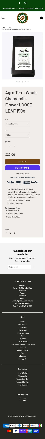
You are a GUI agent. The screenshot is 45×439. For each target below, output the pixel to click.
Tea (10, 27)
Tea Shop (22, 347)
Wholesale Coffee (23, 333)
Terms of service (22, 379)
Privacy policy (22, 376)
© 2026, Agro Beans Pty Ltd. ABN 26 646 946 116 (22, 416)
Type (6, 119)
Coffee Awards (22, 350)
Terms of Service (22, 382)
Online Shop (22, 324)
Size (6, 130)
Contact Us (22, 359)
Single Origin (23, 330)
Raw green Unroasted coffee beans (23, 344)
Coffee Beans (23, 327)
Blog (22, 353)
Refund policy (22, 385)
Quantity (8, 142)
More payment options (22, 173)
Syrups (23, 336)
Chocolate (23, 339)
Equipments (23, 341)
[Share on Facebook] (6, 233)
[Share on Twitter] (10, 233)
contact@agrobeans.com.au (22, 301)
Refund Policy (22, 373)
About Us (22, 356)
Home (3, 27)
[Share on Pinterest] (15, 233)
